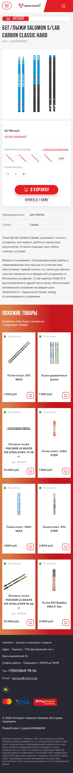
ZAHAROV (38, 728)
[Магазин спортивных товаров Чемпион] (30, 6)
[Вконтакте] (5, 689)
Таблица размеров (56, 149)
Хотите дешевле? (15, 136)
